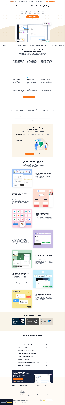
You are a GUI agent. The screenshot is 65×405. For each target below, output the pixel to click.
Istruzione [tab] (24, 134)
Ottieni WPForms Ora (32, 16)
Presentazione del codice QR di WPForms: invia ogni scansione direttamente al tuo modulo (17, 327)
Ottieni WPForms (52, 1)
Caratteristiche (21, 1)
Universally (46, 393)
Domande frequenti (29, 335)
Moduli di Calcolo (22, 395)
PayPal (37, 394)
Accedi (47, 1)
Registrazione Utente (30, 393)
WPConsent (46, 392)
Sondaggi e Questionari (31, 392)
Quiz (28, 394)
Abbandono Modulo (22, 392)
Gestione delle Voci (22, 391)
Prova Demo (37, 153)
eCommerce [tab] (48, 134)
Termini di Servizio (15, 400)
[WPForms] (13, 1)
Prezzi (29, 1)
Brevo (37, 392)
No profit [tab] (39, 134)
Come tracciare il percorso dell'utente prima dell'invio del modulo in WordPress (32, 327)
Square (37, 395)
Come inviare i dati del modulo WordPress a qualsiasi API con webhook (45, 327)
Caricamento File (22, 394)
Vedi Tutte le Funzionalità (39, 96)
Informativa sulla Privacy (19, 400)
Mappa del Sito (23, 400)
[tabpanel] (32, 144)
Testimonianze (37, 1)
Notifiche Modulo (22, 393)
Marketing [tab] (28, 134)
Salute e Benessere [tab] (18, 134)
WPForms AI (29, 395)
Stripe (37, 393)
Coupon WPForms (27, 400)
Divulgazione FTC (14, 392)
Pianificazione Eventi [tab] (33, 134)
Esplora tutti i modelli (29, 153)
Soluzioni (25, 1)
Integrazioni (32, 1)
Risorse (41, 1)
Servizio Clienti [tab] (43, 134)
